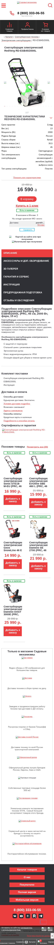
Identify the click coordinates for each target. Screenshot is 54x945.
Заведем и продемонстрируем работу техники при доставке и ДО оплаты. (27, 707)
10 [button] (27, 106)
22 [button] (24, 109)
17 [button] (46, 106)
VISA (7, 922)
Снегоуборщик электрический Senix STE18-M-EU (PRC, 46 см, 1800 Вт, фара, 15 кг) (13, 485)
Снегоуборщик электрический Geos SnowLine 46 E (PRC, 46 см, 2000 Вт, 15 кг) (13, 549)
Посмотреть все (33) (37, 447)
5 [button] (15, 106)
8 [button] (22, 106)
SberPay (43, 922)
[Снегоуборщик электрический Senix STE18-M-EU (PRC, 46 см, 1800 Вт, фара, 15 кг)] (12, 465)
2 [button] (7, 106)
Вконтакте (15, 916)
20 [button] (18, 109)
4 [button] (12, 106)
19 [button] (51, 106)
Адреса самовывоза (13, 410)
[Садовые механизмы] (27, 5)
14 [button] (38, 106)
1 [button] (4, 106)
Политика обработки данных (39, 936)
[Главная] (2, 37)
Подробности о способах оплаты (19, 421)
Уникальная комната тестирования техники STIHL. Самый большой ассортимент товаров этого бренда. (27, 810)
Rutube (34, 916)
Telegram (40, 916)
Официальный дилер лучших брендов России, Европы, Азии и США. (27, 768)
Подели (30, 922)
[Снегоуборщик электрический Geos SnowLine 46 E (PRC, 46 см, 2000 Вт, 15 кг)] (12, 529)
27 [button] (37, 109)
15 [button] (40, 106)
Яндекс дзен (27, 916)
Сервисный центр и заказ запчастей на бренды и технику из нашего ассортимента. (27, 833)
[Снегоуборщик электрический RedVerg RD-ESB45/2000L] (27, 430)
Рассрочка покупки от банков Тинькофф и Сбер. (27, 728)
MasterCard (17, 922)
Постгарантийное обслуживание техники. (27, 854)
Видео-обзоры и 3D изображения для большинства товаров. (27, 669)
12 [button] (33, 106)
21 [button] (21, 109)
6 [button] (17, 106)
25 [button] (31, 109)
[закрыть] (52, 936)
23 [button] (26, 109)
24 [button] (29, 109)
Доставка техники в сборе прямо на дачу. (27, 688)
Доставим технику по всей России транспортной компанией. (27, 748)
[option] (27, 82)
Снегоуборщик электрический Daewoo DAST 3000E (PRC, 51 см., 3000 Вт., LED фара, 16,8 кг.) (13, 614)
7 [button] (20, 106)
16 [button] (43, 106)
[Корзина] (45, 25)
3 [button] (9, 106)
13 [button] (35, 106)
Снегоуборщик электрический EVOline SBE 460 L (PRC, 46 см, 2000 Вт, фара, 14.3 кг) (38, 485)
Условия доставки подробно (17, 403)
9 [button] (25, 106)
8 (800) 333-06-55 (30, 13)
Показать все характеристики (27, 177)
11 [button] (30, 106)
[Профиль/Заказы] (27, 25)
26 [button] (34, 109)
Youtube (21, 916)
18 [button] (48, 106)
